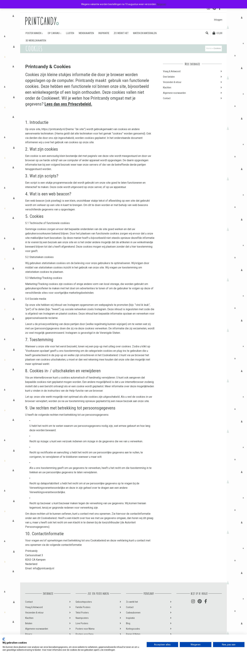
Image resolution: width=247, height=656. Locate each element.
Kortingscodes (133, 628)
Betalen (28, 623)
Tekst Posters (82, 612)
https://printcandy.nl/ (54, 129)
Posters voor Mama (85, 628)
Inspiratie (130, 618)
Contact (167, 98)
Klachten (167, 87)
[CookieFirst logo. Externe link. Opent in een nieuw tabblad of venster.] (4, 639)
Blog (128, 623)
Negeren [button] (161, 4)
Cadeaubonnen (133, 612)
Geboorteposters (84, 601)
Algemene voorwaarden (174, 93)
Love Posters (82, 623)
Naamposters (82, 618)
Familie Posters (83, 607)
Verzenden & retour (172, 82)
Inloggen (218, 19)
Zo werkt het (132, 601)
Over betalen (169, 76)
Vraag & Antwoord (171, 71)
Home (209, 48)
